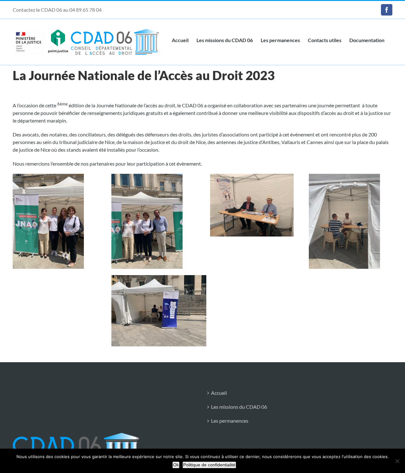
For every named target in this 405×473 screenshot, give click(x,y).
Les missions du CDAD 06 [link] (239, 407)
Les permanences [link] (229, 421)
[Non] (397, 461)
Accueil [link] (219, 393)
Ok (176, 464)
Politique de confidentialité (209, 464)
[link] (386, 10)
